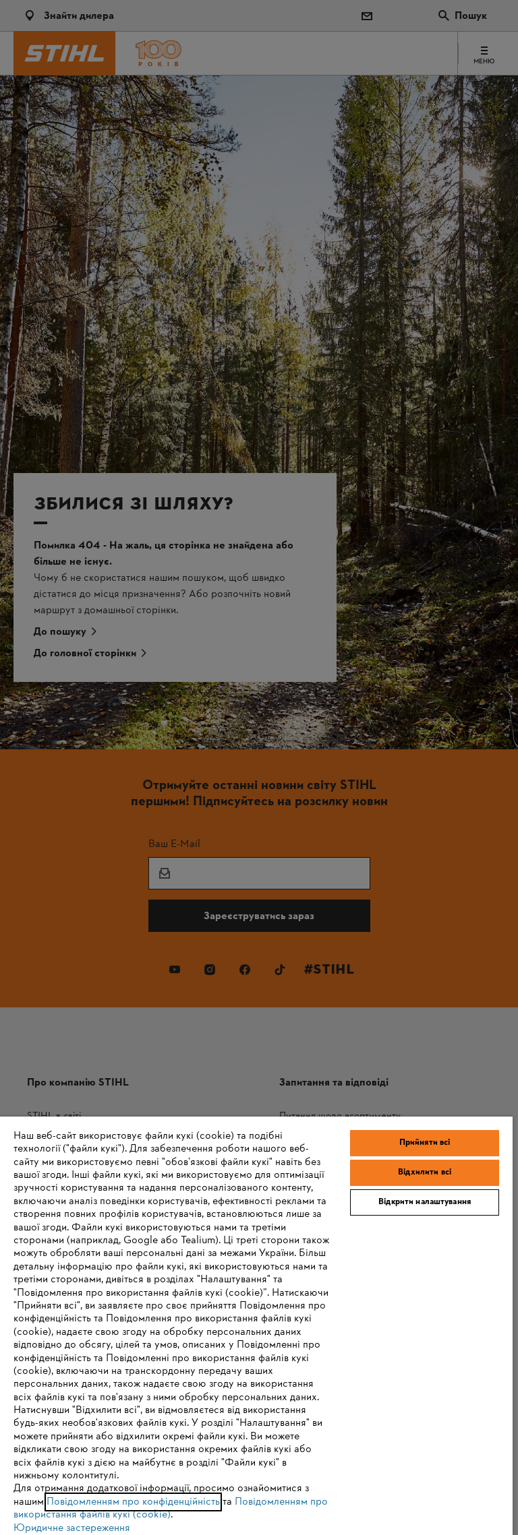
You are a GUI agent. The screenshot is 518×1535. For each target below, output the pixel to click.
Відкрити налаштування (424, 1202)
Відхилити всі (424, 1172)
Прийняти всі (425, 1143)
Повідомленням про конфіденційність (133, 1502)
